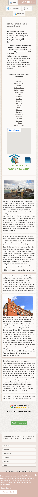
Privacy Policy (26, 438)
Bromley (19, 116)
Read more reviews (19, 423)
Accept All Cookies (9, 492)
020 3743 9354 (19, 168)
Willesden (19, 96)
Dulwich (19, 123)
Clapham (19, 121)
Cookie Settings (6, 488)
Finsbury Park (19, 83)
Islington (19, 110)
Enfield (19, 94)
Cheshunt (19, 99)
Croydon (19, 118)
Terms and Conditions (12, 438)
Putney (19, 107)
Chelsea (19, 103)
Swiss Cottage (19, 90)
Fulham (19, 105)
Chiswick (19, 101)
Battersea (19, 112)
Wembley (19, 81)
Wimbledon (19, 114)
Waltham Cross (19, 88)
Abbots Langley (19, 92)
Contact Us (30, 436)
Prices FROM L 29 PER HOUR (14, 436)
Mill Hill (19, 85)
